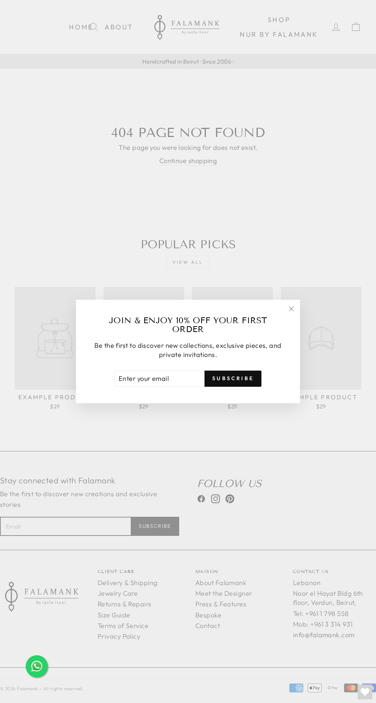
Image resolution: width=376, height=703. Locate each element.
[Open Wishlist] (365, 692)
